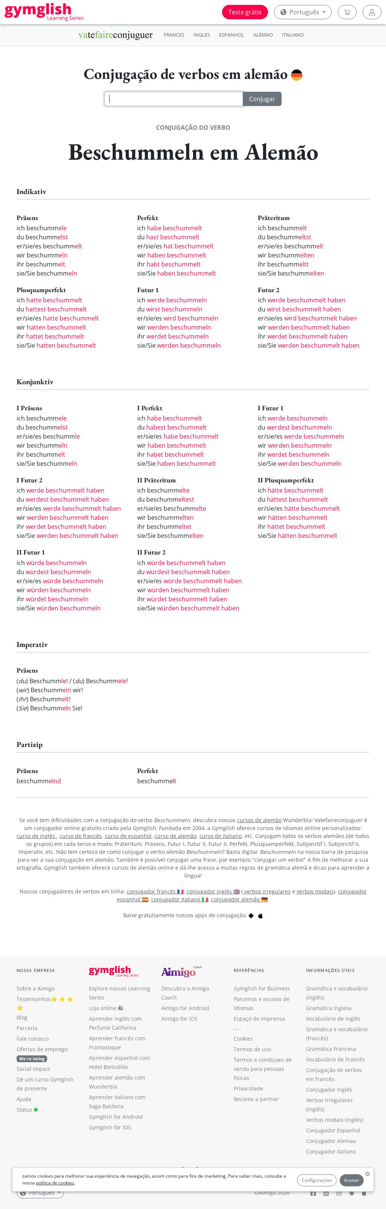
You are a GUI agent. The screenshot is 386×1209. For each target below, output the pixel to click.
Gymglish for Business (262, 988)
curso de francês (81, 835)
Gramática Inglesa (329, 1008)
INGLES (201, 34)
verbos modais (315, 891)
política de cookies (55, 1183)
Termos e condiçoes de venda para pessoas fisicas (263, 1068)
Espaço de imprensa (259, 1018)
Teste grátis (245, 12)
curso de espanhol (128, 835)
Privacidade (248, 1088)
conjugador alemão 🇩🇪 (239, 899)
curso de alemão (175, 835)
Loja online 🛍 (106, 1008)
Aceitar (351, 1180)
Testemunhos (34, 999)
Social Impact (33, 1068)
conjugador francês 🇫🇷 (155, 891)
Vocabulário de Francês (335, 1059)
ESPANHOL (231, 34)
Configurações (317, 1180)
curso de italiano (220, 835)
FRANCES (174, 34)
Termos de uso (252, 1049)
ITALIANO (293, 34)
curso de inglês (37, 835)
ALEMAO (263, 34)
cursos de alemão (259, 820)
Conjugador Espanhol (333, 1130)
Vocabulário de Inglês (333, 1018)
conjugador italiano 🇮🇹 (179, 899)
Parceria (27, 1028)
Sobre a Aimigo (36, 988)
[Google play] (251, 915)
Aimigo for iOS (179, 1018)
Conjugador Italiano (331, 1151)
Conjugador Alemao (331, 1140)
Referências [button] (249, 970)
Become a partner (256, 1099)
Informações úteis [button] (330, 970)
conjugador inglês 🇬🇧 (213, 891)
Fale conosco (33, 1038)
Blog (22, 1017)
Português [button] (304, 12)
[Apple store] (260, 915)
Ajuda (24, 1099)
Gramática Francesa (331, 1048)
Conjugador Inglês (329, 1089)
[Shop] (347, 12)
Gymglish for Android (116, 1116)
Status (25, 1109)
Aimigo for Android (185, 1008)
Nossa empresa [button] (36, 970)
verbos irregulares (267, 891)
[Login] (372, 12)
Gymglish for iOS (110, 1127)
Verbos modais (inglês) (334, 1119)
